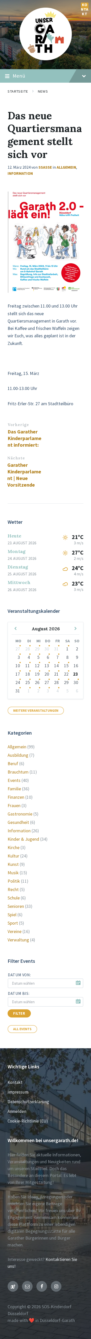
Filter (19, 1013)
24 (17, 682)
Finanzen (16, 797)
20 (46, 674)
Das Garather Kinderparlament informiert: (24, 438)
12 (37, 665)
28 (27, 649)
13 (46, 665)
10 (17, 665)
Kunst (13, 864)
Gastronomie (20, 814)
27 (17, 649)
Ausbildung (18, 755)
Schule (14, 898)
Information (20, 173)
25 (27, 682)
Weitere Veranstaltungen (35, 710)
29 (37, 649)
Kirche (13, 847)
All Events (22, 1029)
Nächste (16, 458)
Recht (13, 889)
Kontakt (84, 6)
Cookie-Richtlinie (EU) (28, 1121)
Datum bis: (18, 993)
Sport (13, 923)
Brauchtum (18, 772)
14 (56, 665)
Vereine (14, 931)
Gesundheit (18, 822)
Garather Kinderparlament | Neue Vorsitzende (24, 475)
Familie (14, 789)
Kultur (13, 856)
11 (27, 665)
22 (66, 674)
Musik (13, 873)
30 (46, 649)
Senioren (16, 906)
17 (17, 674)
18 (27, 674)
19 (37, 674)
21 (56, 674)
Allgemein (66, 167)
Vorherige (18, 424)
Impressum (18, 1092)
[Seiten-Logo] (45, 59)
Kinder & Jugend (23, 839)
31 (56, 649)
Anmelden (17, 1111)
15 (66, 665)
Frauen (14, 805)
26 (37, 682)
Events (14, 780)
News (43, 91)
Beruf (13, 763)
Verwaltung (18, 940)
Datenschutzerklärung (28, 1101)
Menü (19, 75)
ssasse (45, 167)
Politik (14, 881)
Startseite (18, 91)
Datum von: (19, 974)
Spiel (12, 915)
